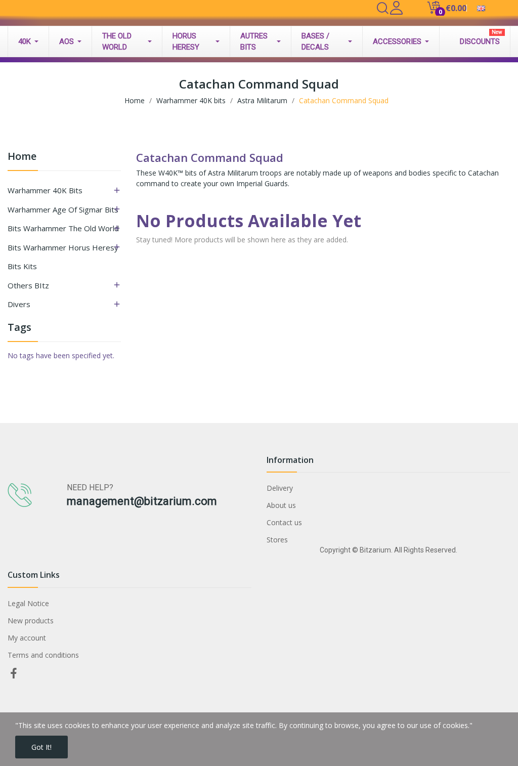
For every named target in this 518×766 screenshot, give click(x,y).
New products (31, 620)
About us (281, 505)
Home (22, 157)
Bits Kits (22, 266)
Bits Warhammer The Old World (63, 228)
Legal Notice (28, 603)
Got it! (41, 747)
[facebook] (14, 673)
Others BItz (28, 285)
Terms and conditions (43, 655)
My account (27, 638)
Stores (277, 539)
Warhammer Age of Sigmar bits (63, 209)
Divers (19, 304)
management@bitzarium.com (142, 501)
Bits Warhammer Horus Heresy (63, 247)
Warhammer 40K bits (45, 190)
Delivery (280, 488)
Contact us (284, 522)
